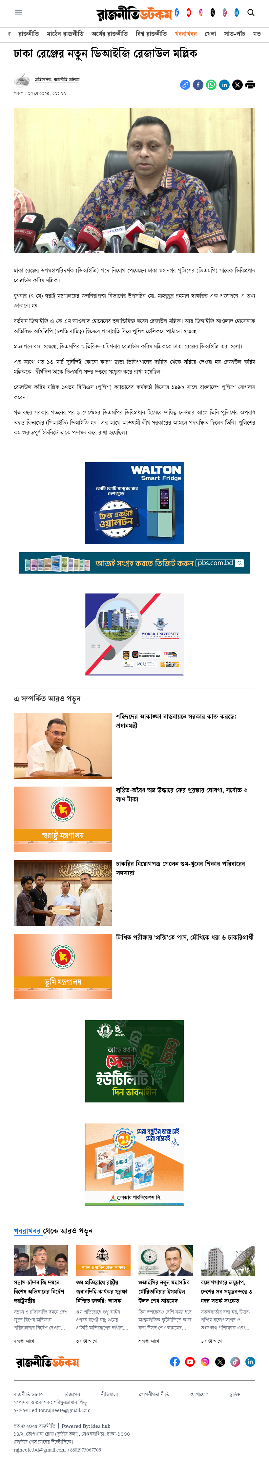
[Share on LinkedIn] (224, 85)
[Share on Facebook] (198, 85)
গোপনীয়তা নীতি (154, 1395)
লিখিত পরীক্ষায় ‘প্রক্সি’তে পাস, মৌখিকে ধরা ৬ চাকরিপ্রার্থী (185, 938)
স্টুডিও (235, 1395)
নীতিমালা (109, 1395)
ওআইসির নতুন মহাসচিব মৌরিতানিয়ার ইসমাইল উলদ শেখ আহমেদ (164, 1292)
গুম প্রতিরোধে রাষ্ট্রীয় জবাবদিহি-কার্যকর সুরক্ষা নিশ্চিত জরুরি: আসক (101, 1292)
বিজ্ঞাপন (72, 1395)
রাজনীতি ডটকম (29, 1395)
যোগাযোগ (199, 1395)
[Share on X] (237, 85)
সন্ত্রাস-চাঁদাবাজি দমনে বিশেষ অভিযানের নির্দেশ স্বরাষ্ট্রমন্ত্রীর (39, 1292)
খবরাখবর (27, 1232)
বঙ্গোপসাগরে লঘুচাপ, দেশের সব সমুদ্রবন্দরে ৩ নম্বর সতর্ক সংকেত (226, 1292)
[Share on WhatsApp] (211, 85)
